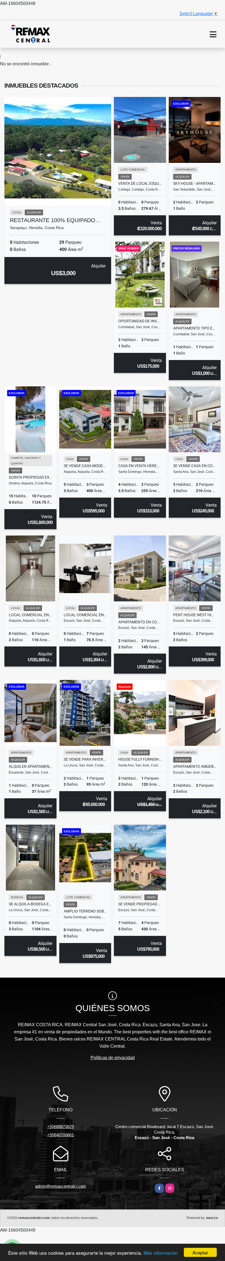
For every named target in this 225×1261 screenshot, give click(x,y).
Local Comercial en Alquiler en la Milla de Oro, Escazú (85, 615)
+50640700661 (60, 1134)
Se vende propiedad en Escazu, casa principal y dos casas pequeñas (140, 904)
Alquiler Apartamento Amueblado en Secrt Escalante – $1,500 (30, 766)
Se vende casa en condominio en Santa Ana (194, 466)
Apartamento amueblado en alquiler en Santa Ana (194, 766)
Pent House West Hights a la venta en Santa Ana (194, 615)
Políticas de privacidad (113, 1057)
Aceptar (200, 1252)
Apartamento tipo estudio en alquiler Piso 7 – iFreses (194, 328)
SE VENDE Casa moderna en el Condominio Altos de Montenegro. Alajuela (85, 466)
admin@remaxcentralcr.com (60, 1186)
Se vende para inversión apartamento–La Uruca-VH (85, 759)
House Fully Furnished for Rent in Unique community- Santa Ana (140, 759)
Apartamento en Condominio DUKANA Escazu (140, 622)
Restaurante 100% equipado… (55, 220)
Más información (161, 1252)
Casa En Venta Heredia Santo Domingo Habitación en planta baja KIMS (140, 466)
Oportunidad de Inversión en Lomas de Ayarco (140, 321)
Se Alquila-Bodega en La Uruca (30, 904)
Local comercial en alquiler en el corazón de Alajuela (30, 615)
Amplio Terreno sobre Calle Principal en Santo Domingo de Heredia (85, 911)
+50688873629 (60, 1126)
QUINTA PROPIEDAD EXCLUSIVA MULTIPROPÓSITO (30, 477)
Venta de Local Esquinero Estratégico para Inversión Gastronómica (140, 183)
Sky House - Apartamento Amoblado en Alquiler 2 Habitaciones (194, 183)
